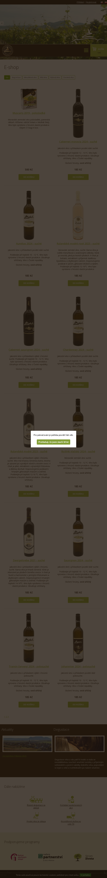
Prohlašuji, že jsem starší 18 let (53, 442)
